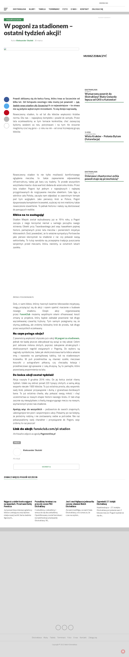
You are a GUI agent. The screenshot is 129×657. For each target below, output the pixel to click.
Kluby (32, 9)
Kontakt (84, 9)
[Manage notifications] (123, 651)
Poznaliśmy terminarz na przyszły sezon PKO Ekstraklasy (45, 504)
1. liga (88, 132)
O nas (73, 9)
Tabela (42, 9)
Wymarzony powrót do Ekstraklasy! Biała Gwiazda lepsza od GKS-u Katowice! (101, 96)
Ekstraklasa (19, 9)
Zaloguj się (97, 9)
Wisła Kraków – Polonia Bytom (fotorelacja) (103, 138)
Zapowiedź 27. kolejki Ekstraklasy (106, 502)
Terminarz (54, 9)
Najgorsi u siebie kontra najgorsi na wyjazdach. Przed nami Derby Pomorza (18, 504)
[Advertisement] (104, 35)
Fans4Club (25, 314)
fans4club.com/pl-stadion (52, 428)
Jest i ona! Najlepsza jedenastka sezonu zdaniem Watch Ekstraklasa (80, 504)
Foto (65, 9)
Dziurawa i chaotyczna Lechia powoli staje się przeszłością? (102, 177)
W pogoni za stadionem (67, 338)
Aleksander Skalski (24, 40)
